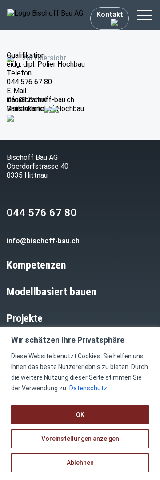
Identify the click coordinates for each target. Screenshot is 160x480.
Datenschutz (88, 388)
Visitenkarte (25, 108)
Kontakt (109, 14)
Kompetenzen (36, 265)
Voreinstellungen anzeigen (80, 438)
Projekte (25, 318)
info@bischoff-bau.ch (40, 99)
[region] (80, 403)
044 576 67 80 (29, 82)
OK (80, 414)
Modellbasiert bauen (51, 292)
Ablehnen (80, 462)
